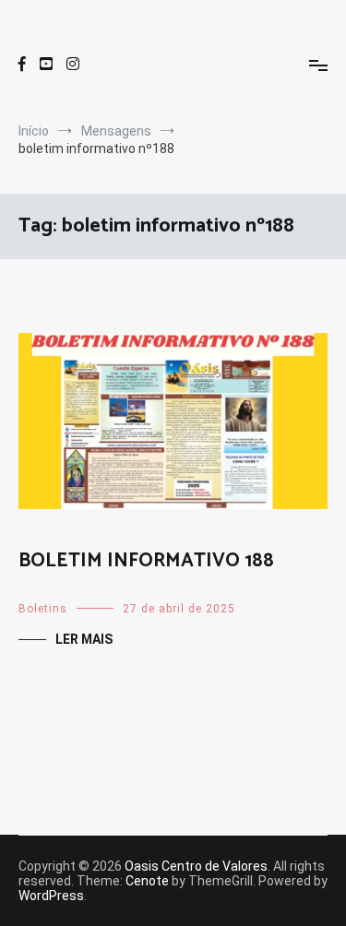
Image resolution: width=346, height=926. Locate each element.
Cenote (147, 880)
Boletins (42, 608)
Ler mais (84, 639)
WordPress (51, 895)
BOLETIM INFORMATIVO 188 (146, 560)
